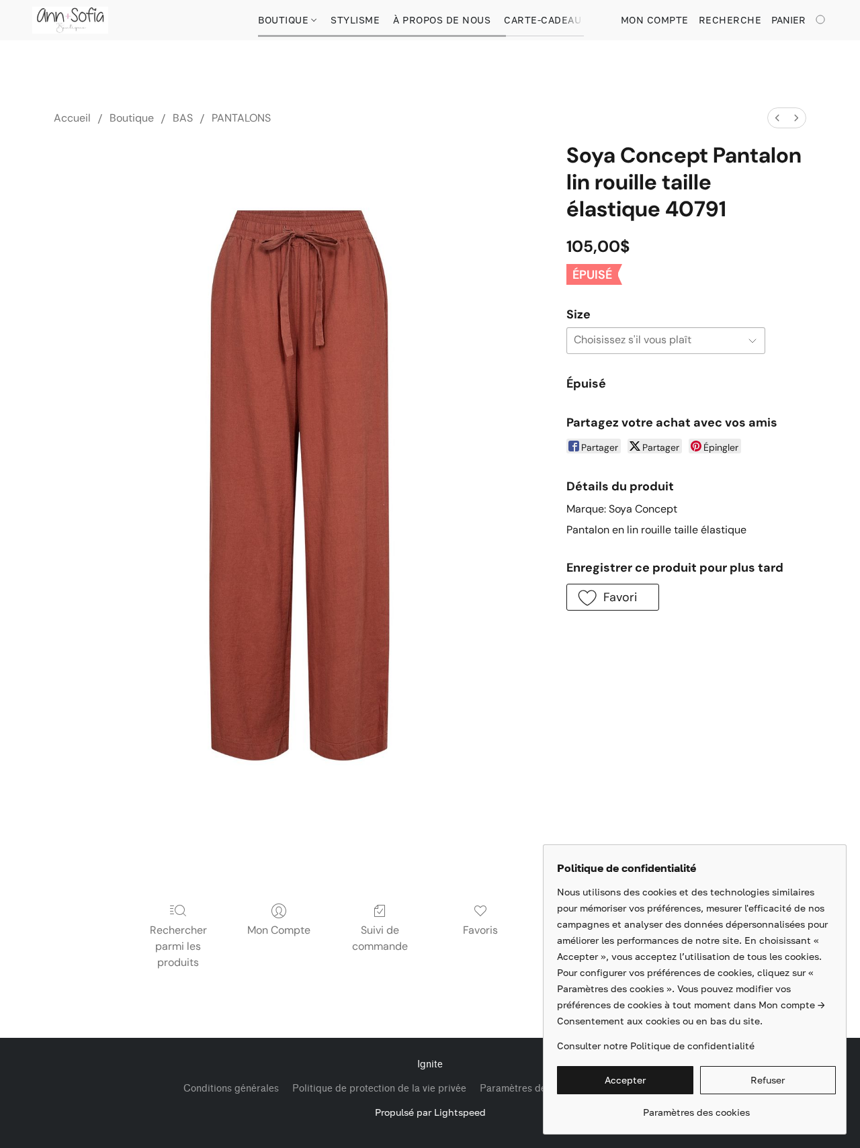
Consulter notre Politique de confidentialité (656, 1045)
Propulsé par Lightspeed (430, 1112)
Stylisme (355, 20)
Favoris (480, 930)
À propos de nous (441, 20)
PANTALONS (241, 118)
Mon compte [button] (655, 20)
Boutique (285, 20)
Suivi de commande (380, 938)
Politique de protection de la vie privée (379, 1088)
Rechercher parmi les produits (178, 946)
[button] (70, 20)
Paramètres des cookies (533, 1088)
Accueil (72, 118)
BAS (183, 118)
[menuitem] (777, 118)
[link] (696, 1107)
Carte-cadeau (542, 20)
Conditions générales (231, 1088)
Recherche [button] (730, 20)
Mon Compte (278, 930)
